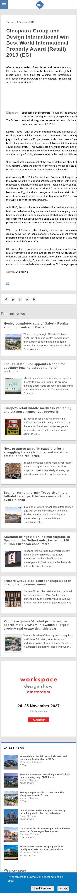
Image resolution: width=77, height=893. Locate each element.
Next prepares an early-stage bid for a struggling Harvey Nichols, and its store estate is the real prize (36, 452)
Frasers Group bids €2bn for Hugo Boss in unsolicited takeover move (37, 582)
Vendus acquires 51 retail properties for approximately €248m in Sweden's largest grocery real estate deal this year (37, 624)
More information (42, 888)
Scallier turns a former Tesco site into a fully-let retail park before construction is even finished (37, 496)
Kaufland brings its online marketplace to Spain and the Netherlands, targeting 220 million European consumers (37, 540)
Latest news (14, 747)
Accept (63, 888)
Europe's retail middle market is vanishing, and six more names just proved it (38, 409)
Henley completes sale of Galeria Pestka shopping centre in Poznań (36, 325)
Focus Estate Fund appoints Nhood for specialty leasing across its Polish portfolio (34, 367)
